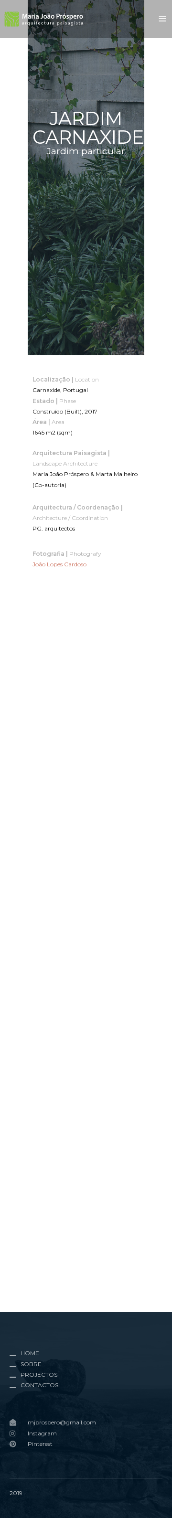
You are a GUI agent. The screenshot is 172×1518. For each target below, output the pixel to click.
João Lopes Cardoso (59, 564)
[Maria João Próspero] (44, 19)
